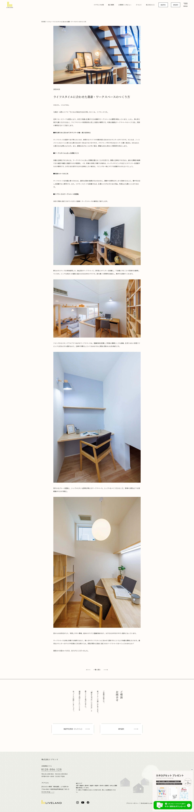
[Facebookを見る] (88, 802)
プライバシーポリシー (132, 803)
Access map (45, 792)
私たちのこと (150, 5)
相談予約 (163, 5)
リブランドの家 (99, 5)
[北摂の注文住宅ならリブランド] (9, 5)
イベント (139, 5)
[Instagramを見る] (77, 802)
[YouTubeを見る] (82, 802)
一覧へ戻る (97, 670)
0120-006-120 (51, 769)
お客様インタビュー (124, 5)
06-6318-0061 (49, 774)
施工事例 (111, 5)
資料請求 (175, 5)
